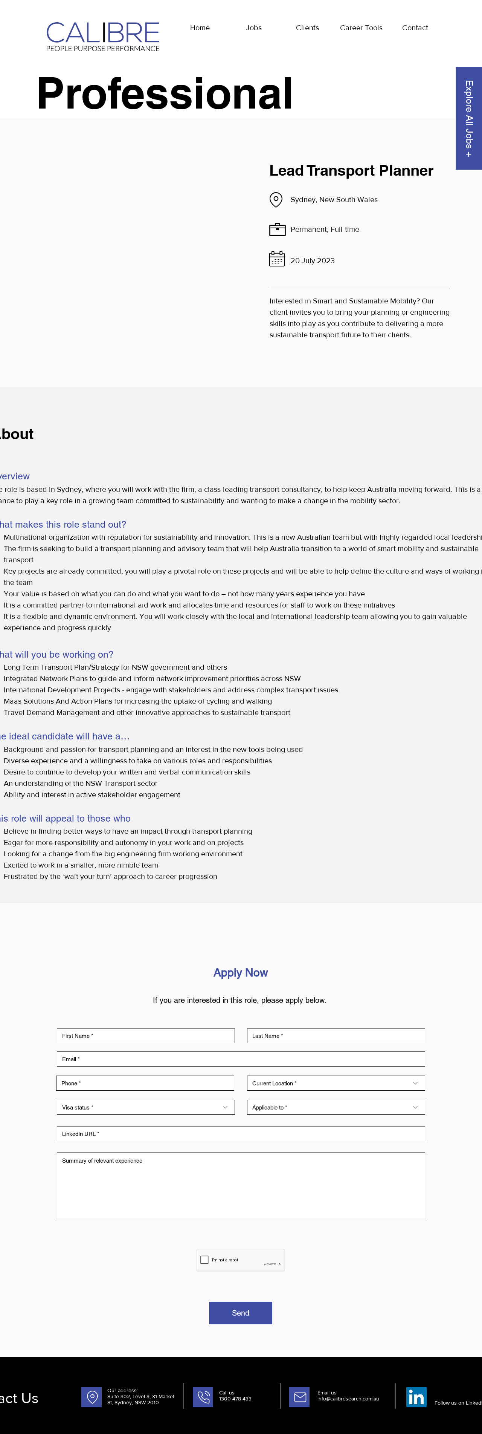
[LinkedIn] (416, 1397)
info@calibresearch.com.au (348, 1399)
